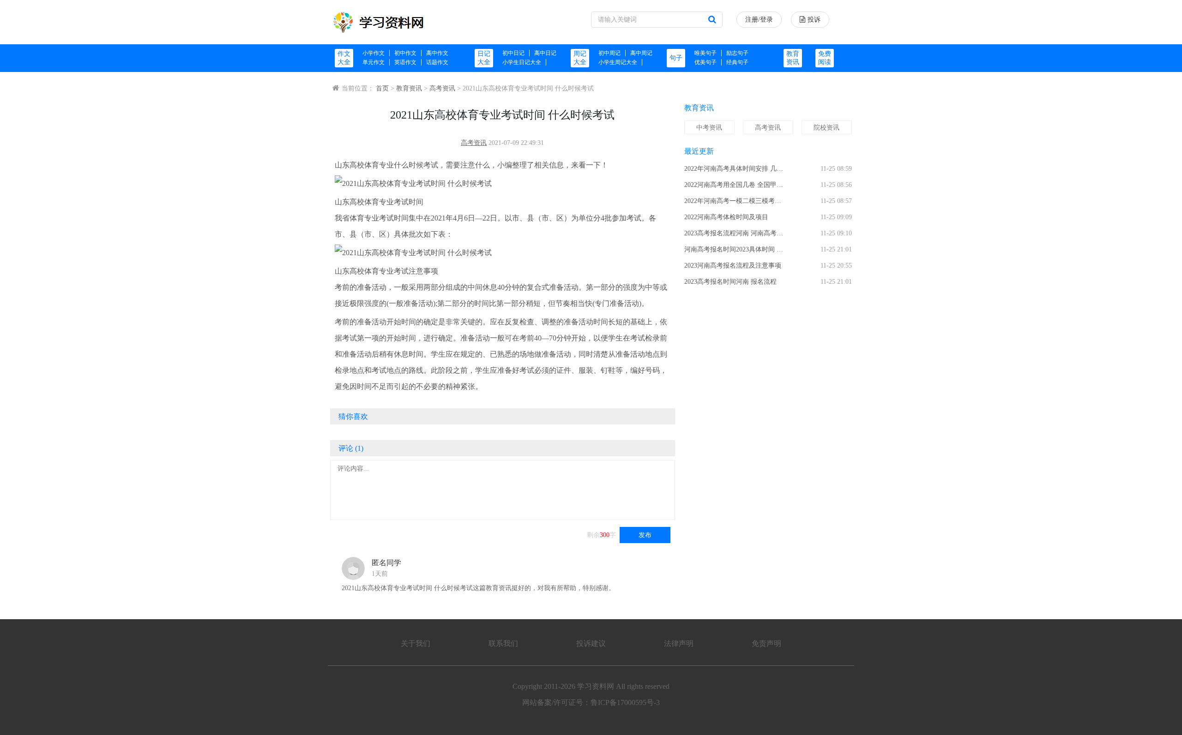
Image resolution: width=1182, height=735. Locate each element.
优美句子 (705, 62)
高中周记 (641, 53)
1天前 (380, 573)
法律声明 (679, 643)
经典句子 (737, 62)
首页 (382, 88)
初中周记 (609, 53)
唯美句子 (705, 53)
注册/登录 (759, 19)
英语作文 (405, 62)
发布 (645, 535)
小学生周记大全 (617, 62)
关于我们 (415, 643)
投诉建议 (591, 643)
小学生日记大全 (521, 62)
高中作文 (437, 53)
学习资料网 (595, 686)
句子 (675, 57)
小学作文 (373, 53)
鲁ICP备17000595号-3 (625, 702)
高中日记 (545, 53)
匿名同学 (386, 563)
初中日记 (513, 53)
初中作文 (405, 53)
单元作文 (373, 62)
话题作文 (437, 62)
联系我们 (503, 643)
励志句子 (737, 53)
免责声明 (766, 643)
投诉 (814, 19)
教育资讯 (409, 88)
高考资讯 (442, 88)
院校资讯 (826, 127)
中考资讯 (709, 127)
